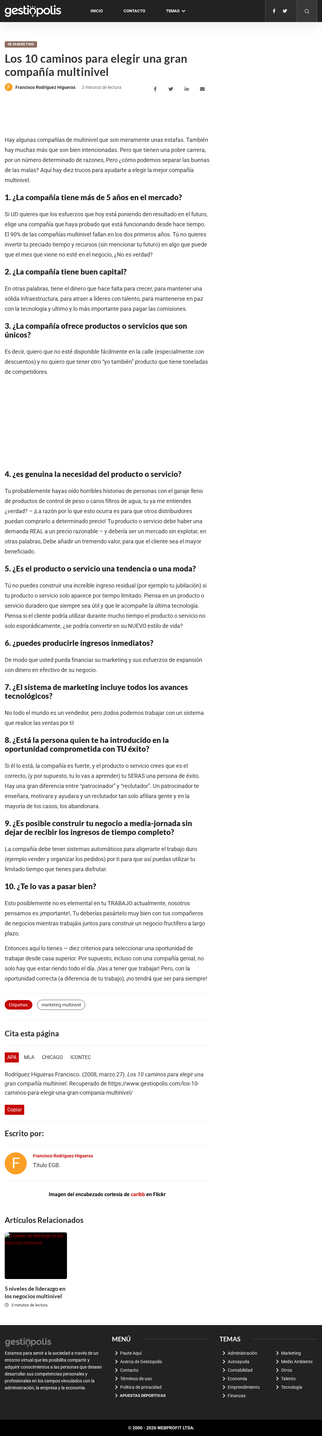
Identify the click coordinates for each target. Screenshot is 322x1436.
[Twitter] (285, 11)
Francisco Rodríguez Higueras (45, 87)
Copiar (14, 1110)
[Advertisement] (119, 114)
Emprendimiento (244, 1387)
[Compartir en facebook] (156, 89)
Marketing (23, 44)
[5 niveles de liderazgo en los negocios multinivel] (36, 1255)
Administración (242, 1353)
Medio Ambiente (297, 1361)
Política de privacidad (141, 1387)
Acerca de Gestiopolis (141, 1361)
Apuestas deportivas (143, 1395)
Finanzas (237, 1395)
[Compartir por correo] (203, 89)
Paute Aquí (131, 1353)
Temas (173, 11)
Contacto (134, 11)
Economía (237, 1378)
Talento (288, 1378)
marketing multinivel (61, 1004)
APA (11, 1057)
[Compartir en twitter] (172, 89)
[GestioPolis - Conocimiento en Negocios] (28, 1341)
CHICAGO (52, 1057)
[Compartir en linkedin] (187, 89)
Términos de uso (136, 1378)
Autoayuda (238, 1361)
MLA (29, 1057)
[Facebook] (274, 11)
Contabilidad (240, 1370)
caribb (138, 1194)
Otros (286, 1370)
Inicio (97, 11)
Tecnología (291, 1387)
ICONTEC (80, 1057)
